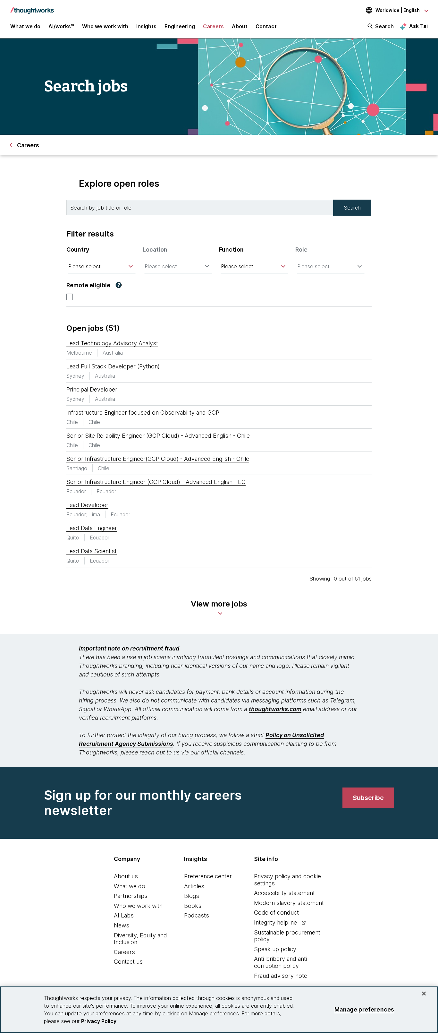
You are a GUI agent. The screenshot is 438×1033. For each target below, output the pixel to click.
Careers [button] (213, 26)
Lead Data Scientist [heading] (91, 551)
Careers (124, 952)
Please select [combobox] (84, 266)
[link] (368, 798)
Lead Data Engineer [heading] (91, 528)
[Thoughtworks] (32, 7)
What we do (129, 886)
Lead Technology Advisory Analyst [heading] (112, 343)
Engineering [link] (179, 26)
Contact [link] (266, 26)
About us (126, 876)
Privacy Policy (98, 1021)
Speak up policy (275, 949)
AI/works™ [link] (61, 26)
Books (192, 905)
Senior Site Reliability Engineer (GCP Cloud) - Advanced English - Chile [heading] (158, 435)
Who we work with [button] (105, 26)
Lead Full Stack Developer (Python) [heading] (113, 366)
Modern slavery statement (289, 903)
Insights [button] (146, 26)
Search (384, 26)
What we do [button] (25, 26)
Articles (194, 886)
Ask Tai (418, 26)
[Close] (424, 993)
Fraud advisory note (280, 975)
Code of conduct (276, 912)
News (121, 925)
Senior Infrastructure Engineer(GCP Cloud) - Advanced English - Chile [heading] (157, 458)
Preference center (208, 876)
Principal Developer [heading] (91, 389)
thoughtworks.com (275, 709)
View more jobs (219, 603)
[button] (118, 285)
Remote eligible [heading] (88, 285)
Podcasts (196, 915)
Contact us (128, 961)
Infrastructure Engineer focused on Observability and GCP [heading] (142, 412)
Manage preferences (364, 1009)
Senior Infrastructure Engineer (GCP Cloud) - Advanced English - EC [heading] (156, 481)
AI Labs (124, 915)
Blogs (191, 895)
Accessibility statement (284, 893)
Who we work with (138, 905)
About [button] (240, 26)
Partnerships (130, 895)
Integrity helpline (275, 922)
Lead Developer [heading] (87, 505)
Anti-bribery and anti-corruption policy (281, 962)
